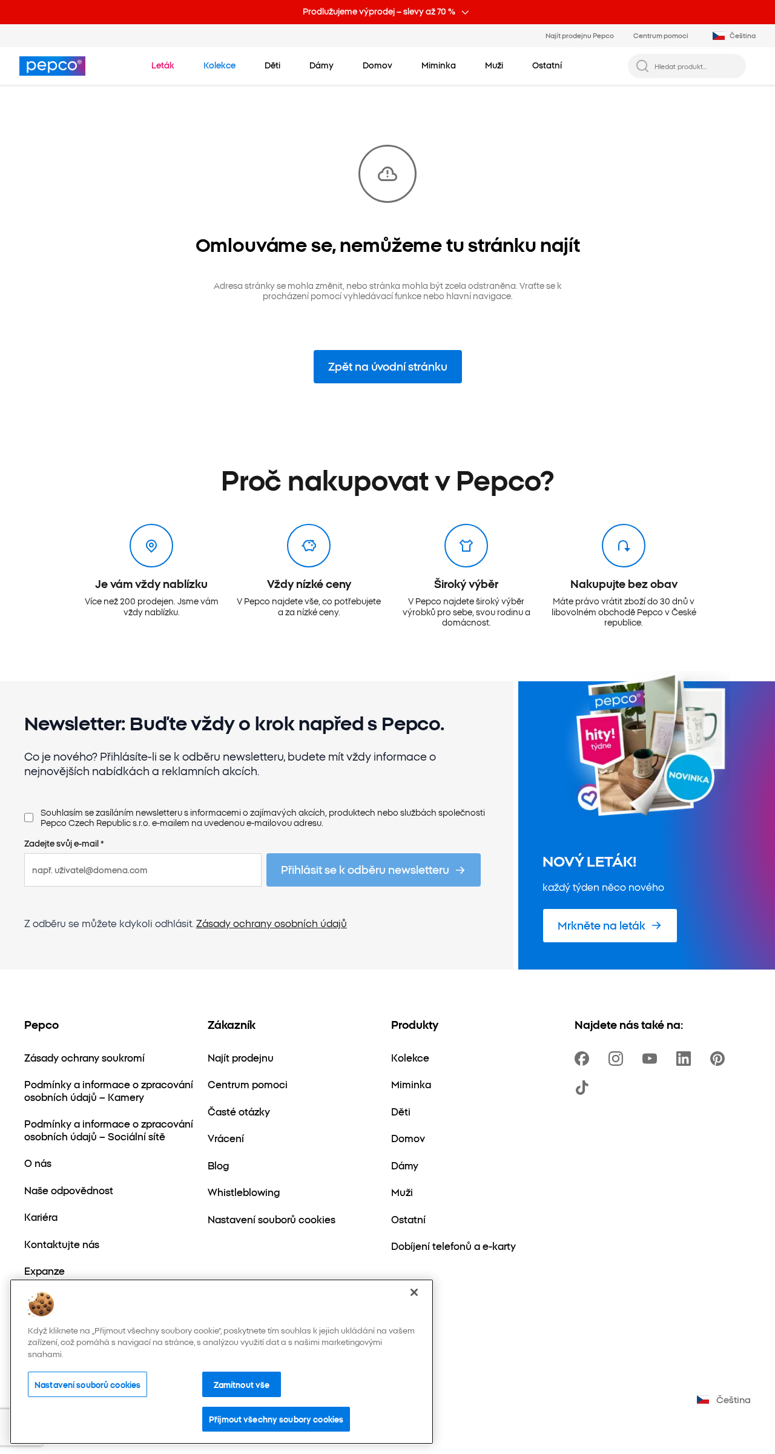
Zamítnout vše (242, 1384)
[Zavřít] (414, 1292)
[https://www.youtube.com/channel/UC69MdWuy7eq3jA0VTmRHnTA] (652, 1058)
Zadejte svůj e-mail (64, 843)
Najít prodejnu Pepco (580, 35)
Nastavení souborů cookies (87, 1384)
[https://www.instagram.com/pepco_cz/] (618, 1058)
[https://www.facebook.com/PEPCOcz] (584, 1058)
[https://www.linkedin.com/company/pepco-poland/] (686, 1058)
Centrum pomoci (660, 35)
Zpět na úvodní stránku (387, 366)
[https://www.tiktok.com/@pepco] (584, 1087)
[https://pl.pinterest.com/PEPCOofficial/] (720, 1058)
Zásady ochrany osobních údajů (271, 923)
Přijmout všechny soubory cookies (276, 1418)
